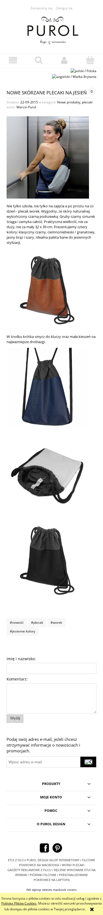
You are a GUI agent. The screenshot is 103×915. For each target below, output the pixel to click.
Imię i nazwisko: (21, 658)
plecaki (87, 102)
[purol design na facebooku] (44, 847)
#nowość (17, 622)
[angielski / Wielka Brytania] (74, 76)
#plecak (37, 622)
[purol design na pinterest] (57, 847)
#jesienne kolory (22, 631)
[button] (13, 60)
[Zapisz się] (88, 761)
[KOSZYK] (90, 60)
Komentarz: (17, 679)
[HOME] (51, 29)
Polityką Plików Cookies (19, 903)
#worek (56, 622)
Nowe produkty (68, 102)
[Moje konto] (64, 60)
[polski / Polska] (83, 70)
